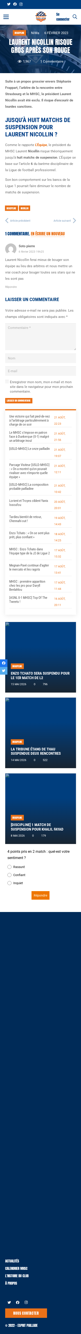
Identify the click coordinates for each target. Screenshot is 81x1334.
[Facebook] (15, 4)
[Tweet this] (3, 671)
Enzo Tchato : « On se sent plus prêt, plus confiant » (29, 535)
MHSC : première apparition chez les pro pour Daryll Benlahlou (27, 586)
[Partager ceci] (3, 663)
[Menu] (6, 16)
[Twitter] (9, 4)
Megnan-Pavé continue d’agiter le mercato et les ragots (29, 567)
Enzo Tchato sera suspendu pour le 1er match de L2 (40, 675)
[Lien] (41, 17)
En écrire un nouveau (48, 234)
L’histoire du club (17, 1275)
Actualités (12, 1261)
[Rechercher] (75, 17)
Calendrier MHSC (16, 1268)
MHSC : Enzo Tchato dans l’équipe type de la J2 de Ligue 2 (29, 551)
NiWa (35, 33)
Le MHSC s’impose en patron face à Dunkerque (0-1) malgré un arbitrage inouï (29, 437)
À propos (11, 1283)
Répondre (11, 287)
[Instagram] (20, 4)
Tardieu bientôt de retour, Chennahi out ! (25, 519)
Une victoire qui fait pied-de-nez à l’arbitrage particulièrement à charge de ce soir (29, 420)
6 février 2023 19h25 (31, 251)
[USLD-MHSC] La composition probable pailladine (28, 487)
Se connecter (63, 17)
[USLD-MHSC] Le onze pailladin (29, 449)
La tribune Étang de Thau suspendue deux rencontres (36, 751)
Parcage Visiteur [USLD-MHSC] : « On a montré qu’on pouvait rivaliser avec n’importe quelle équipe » (29, 471)
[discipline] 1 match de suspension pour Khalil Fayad (37, 827)
